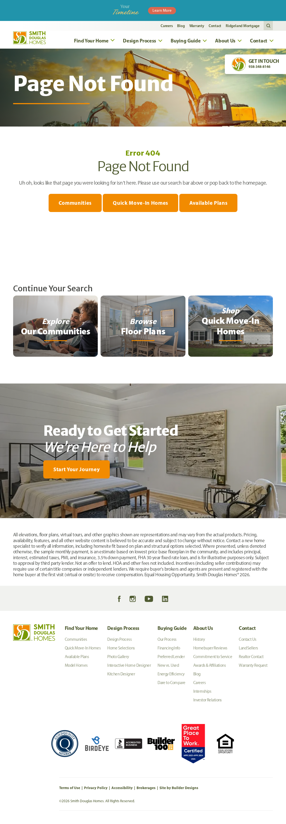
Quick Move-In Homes (140, 202)
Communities (75, 202)
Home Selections (121, 648)
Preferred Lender (171, 656)
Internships (202, 691)
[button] (268, 26)
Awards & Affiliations (209, 665)
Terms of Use (69, 787)
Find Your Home (81, 628)
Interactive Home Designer (129, 665)
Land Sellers (248, 648)
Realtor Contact (251, 656)
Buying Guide (172, 628)
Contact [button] (258, 40)
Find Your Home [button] (91, 40)
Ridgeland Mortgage (242, 25)
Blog (181, 25)
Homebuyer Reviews (210, 648)
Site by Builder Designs (178, 787)
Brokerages (146, 787)
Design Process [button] (139, 40)
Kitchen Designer (121, 674)
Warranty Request (253, 665)
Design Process (123, 628)
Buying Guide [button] (186, 40)
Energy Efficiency (171, 674)
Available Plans (208, 202)
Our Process (167, 639)
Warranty (196, 25)
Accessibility (122, 787)
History (199, 639)
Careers (167, 25)
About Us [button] (225, 40)
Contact (215, 25)
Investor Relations (207, 699)
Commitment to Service (212, 656)
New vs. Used (168, 665)
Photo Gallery (118, 656)
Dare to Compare (171, 682)
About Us (203, 628)
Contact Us (247, 639)
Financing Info (169, 648)
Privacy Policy (96, 787)
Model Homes (76, 665)
